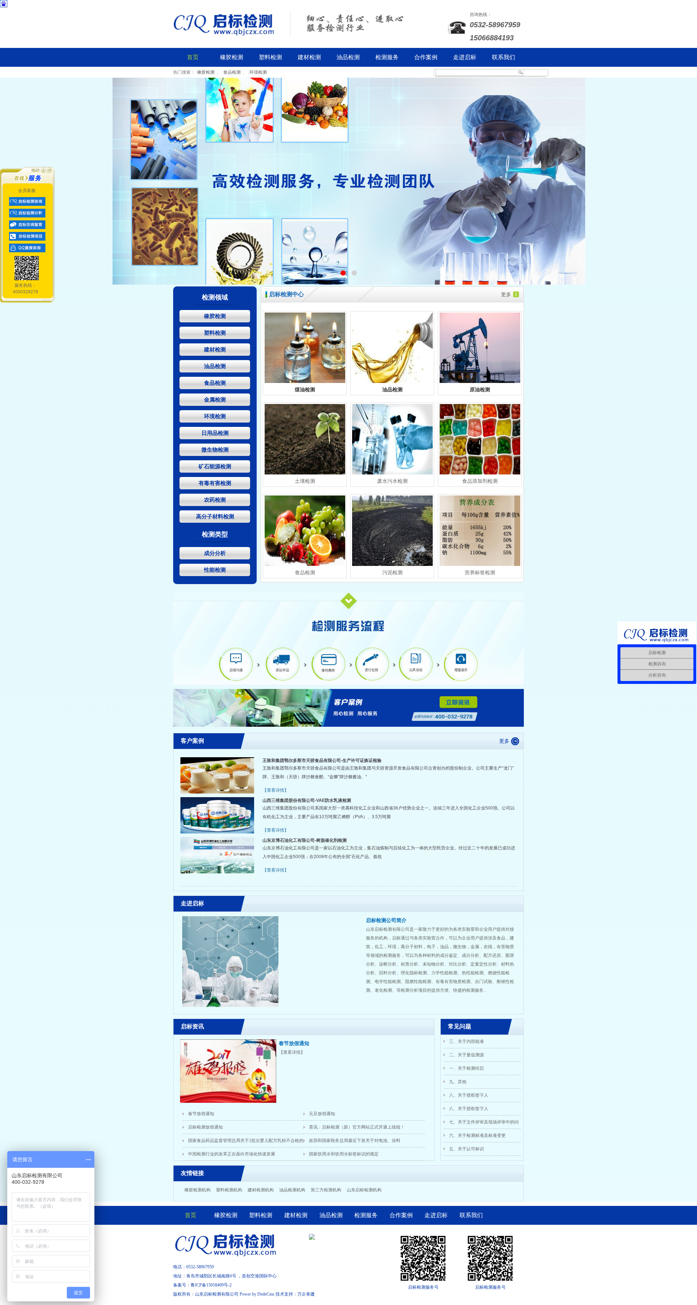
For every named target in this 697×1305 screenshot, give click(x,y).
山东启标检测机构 (364, 1189)
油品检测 (348, 57)
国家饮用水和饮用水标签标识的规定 (344, 1154)
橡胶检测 (231, 57)
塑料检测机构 (229, 1189)
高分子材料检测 (215, 516)
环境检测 (258, 72)
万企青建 (306, 1294)
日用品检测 (215, 433)
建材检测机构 (261, 1189)
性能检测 (215, 570)
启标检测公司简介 (386, 920)
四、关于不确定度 (466, 1151)
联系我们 (503, 57)
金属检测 (215, 399)
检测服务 (387, 57)
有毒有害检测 (215, 483)
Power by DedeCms (257, 1294)
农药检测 (215, 500)
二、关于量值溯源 (466, 1044)
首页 (193, 57)
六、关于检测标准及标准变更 (477, 1124)
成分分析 (215, 553)
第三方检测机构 (326, 1189)
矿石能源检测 (215, 466)
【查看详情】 (275, 790)
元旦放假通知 (322, 1113)
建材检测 (309, 57)
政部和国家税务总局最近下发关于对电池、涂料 (354, 1140)
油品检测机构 (292, 1189)
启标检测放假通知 (205, 1127)
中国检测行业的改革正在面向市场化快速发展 (231, 1154)
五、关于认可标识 (466, 1138)
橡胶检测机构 (197, 1189)
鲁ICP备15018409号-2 (211, 1285)
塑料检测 (270, 57)
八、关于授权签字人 (468, 1084)
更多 (506, 294)
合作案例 (425, 57)
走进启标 (464, 57)
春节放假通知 (294, 1043)
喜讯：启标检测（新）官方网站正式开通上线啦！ (357, 1127)
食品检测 (232, 72)
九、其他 (457, 1071)
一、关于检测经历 (466, 1057)
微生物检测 (215, 449)
